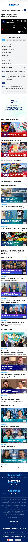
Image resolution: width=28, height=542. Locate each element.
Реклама (20, 526)
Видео (8, 10)
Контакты (13, 526)
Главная (3, 10)
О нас (6, 526)
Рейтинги (23, 528)
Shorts (13, 10)
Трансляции (19, 10)
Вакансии (15, 528)
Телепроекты (6, 528)
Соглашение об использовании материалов (14, 520)
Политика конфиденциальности (14, 536)
